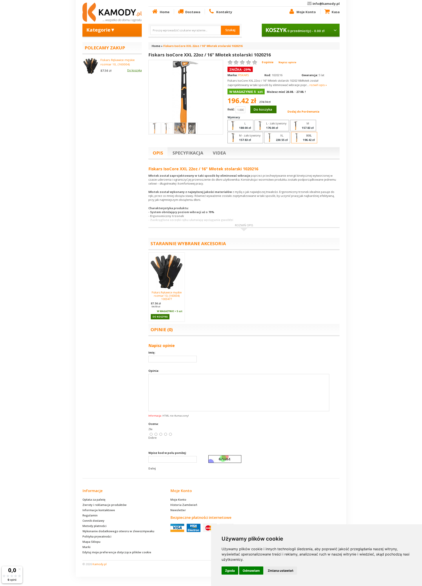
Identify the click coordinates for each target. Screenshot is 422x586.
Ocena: (153, 424)
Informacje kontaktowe (98, 510)
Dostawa (192, 12)
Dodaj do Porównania (303, 111)
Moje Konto (306, 12)
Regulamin (90, 515)
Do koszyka (160, 316)
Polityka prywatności (96, 536)
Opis (158, 153)
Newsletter (178, 510)
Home (164, 12)
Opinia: (153, 371)
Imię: (151, 352)
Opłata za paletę (93, 500)
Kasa (336, 12)
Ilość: (231, 109)
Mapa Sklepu (91, 542)
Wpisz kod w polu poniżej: (167, 453)
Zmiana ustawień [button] (280, 570)
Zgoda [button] (230, 570)
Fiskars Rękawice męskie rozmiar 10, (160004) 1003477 (167, 296)
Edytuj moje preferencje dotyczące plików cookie (116, 552)
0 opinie (267, 62)
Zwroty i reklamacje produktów (104, 505)
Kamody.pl (100, 564)
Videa (219, 153)
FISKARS (243, 75)
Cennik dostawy (93, 521)
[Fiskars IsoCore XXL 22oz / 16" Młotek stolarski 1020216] (186, 97)
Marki (86, 547)
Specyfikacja (188, 153)
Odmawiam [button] (251, 570)
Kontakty (224, 12)
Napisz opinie (287, 62)
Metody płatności (94, 526)
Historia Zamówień (183, 505)
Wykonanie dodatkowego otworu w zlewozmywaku (118, 531)
